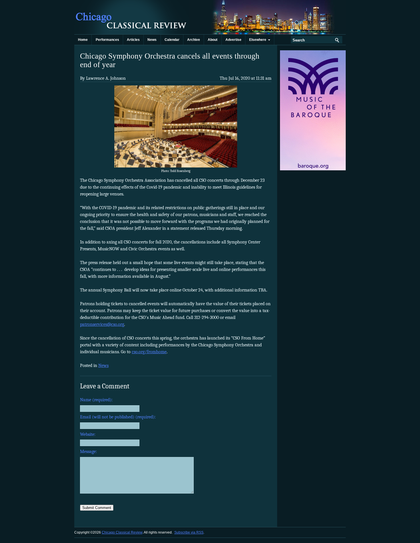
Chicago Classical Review (131, 17)
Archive (193, 40)
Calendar (172, 40)
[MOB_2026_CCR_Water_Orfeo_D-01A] (313, 169)
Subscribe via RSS (188, 532)
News (152, 40)
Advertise (233, 40)
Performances (107, 40)
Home (83, 40)
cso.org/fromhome (149, 351)
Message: (88, 451)
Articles (133, 40)
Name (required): (96, 399)
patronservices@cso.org (102, 324)
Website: (87, 434)
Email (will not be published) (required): (118, 417)
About (212, 40)
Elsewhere (258, 40)
